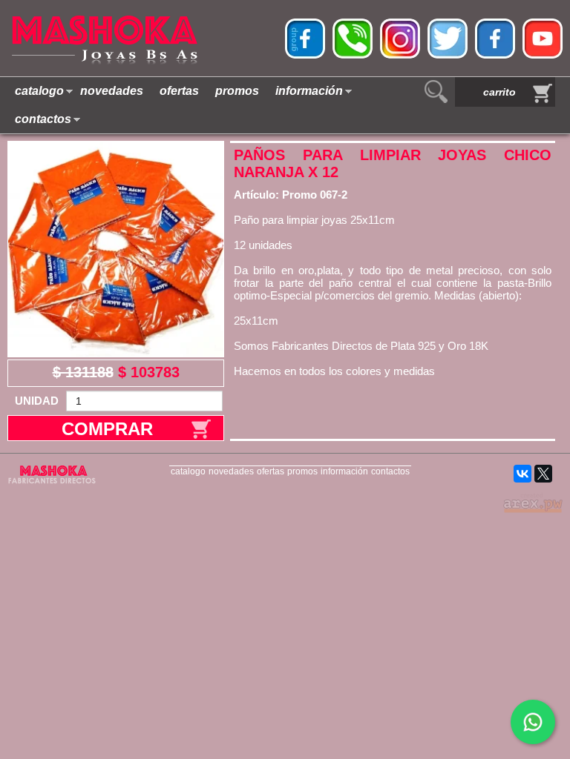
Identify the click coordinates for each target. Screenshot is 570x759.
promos (237, 90)
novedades (111, 90)
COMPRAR (107, 429)
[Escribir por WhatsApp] (533, 722)
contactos (43, 119)
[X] (543, 474)
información (309, 90)
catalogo (39, 90)
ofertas (179, 90)
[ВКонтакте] (522, 474)
